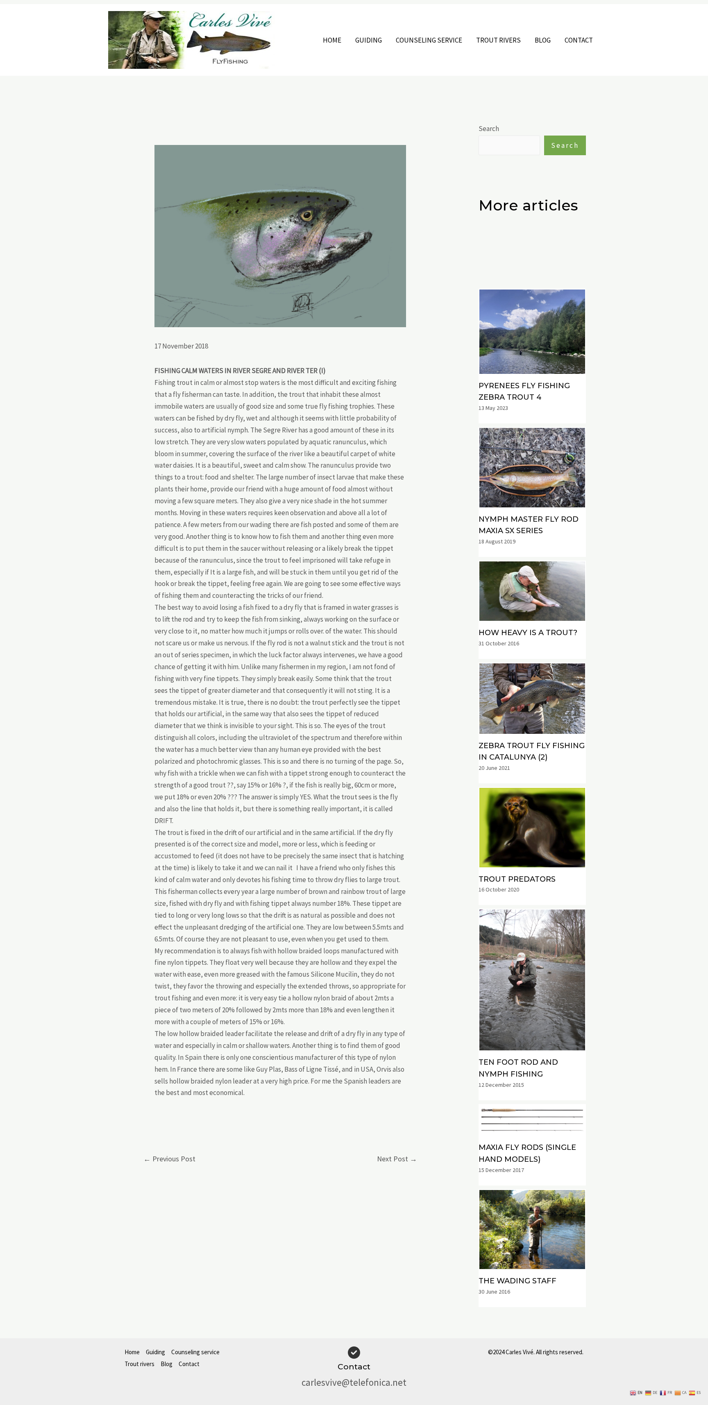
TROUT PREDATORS (517, 879)
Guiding (368, 40)
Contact (579, 40)
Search (489, 128)
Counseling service (429, 40)
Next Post (397, 1158)
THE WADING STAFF (517, 1280)
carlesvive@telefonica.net (354, 1382)
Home (332, 40)
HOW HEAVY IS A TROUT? (528, 632)
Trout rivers (498, 40)
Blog (543, 40)
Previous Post (169, 1158)
